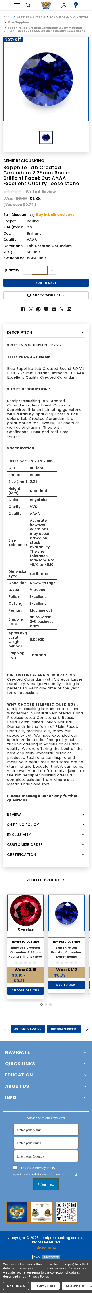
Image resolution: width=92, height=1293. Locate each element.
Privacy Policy (38, 1276)
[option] (46, 79)
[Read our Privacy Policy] (76, 1174)
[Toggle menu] (17, 5)
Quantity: (11, 270)
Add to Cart (66, 985)
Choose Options (25, 990)
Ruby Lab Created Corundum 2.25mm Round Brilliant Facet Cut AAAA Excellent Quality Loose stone (25, 957)
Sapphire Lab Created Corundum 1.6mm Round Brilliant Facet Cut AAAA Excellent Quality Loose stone (67, 959)
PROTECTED (51, 1257)
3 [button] (50, 1004)
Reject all (45, 1285)
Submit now (46, 1184)
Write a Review (41, 191)
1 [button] (41, 1004)
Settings (16, 1285)
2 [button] (46, 1004)
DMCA (37, 1257)
